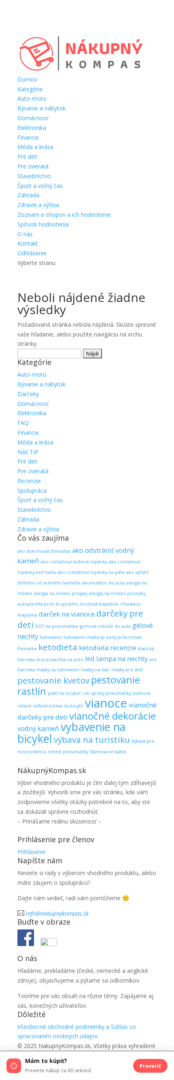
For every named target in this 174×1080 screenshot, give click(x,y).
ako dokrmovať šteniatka (43, 551)
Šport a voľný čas (40, 186)
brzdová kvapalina (99, 604)
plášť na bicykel (64, 693)
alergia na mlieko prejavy (60, 593)
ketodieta (57, 647)
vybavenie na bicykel (71, 732)
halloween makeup (84, 637)
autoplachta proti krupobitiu (48, 604)
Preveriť (150, 1065)
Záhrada (28, 195)
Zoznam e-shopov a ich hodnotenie (64, 214)
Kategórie (30, 89)
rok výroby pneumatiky (106, 693)
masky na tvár (95, 670)
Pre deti (27, 156)
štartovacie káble (108, 751)
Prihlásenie (31, 852)
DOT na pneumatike (56, 626)
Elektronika (31, 127)
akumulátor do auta (103, 583)
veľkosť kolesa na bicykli (58, 706)
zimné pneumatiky (68, 751)
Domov (27, 79)
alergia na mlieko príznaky (117, 593)
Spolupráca (32, 490)
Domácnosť (33, 118)
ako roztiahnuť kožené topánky (73, 562)
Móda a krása (35, 147)
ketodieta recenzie (107, 647)
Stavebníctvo (34, 176)
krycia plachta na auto (59, 659)
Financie (28, 137)
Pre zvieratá (33, 166)
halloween (51, 637)
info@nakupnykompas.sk (57, 913)
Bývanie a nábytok (41, 108)
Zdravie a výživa (38, 205)
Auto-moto (32, 98)
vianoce (106, 703)
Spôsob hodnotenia (43, 224)
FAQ (23, 423)
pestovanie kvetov (53, 680)
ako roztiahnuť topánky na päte (91, 572)
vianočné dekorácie (112, 715)
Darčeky (28, 394)
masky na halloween (57, 670)
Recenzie (29, 481)
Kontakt (27, 243)
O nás (25, 234)
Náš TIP (27, 452)
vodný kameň (38, 728)
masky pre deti (127, 670)
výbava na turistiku (92, 739)
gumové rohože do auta (105, 626)
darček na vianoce (67, 614)
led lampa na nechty (116, 658)
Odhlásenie (32, 253)
